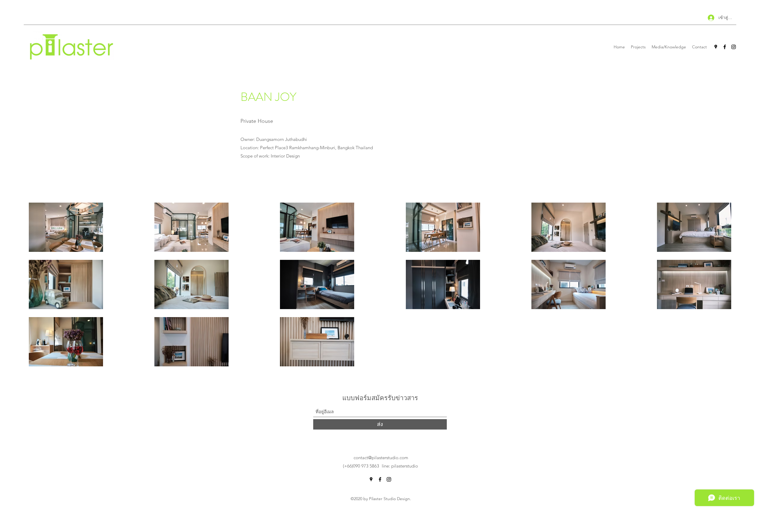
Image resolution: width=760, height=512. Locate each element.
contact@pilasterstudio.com (381, 457)
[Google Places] (716, 47)
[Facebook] (725, 47)
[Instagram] (734, 47)
